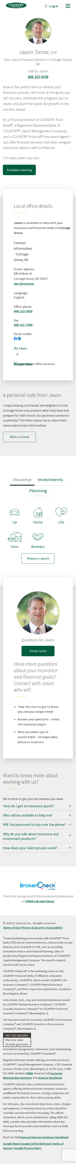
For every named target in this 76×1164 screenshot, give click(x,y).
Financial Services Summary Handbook (43, 1137)
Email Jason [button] (38, 651)
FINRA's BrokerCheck (39, 901)
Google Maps (23, 364)
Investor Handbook (50, 1078)
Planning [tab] (38, 490)
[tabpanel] (38, 532)
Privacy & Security (33, 927)
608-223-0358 (38, 76)
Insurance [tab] (22, 479)
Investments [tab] (50, 479)
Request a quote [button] (38, 558)
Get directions (24, 284)
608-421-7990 (23, 325)
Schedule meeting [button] (19, 170)
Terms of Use (11, 927)
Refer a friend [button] (19, 437)
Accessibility (54, 927)
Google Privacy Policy (27, 1148)
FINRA (29, 1073)
